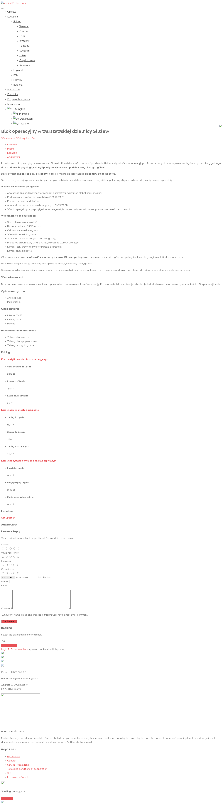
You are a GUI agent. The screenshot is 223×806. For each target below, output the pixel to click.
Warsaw (24, 26)
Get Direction (8, 518)
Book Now (7, 798)
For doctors (13, 89)
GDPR (10, 773)
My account (14, 104)
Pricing (11, 148)
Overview (12, 144)
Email (4, 585)
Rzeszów (24, 45)
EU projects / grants (18, 99)
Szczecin (24, 50)
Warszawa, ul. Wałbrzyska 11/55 (18, 138)
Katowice (24, 65)
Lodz (22, 36)
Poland (17, 21)
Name (5, 581)
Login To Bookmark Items (14, 649)
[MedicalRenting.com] (13, 3)
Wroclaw (24, 41)
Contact (11, 760)
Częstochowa (27, 60)
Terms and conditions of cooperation (27, 769)
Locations (13, 16)
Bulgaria (17, 84)
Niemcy (17, 79)
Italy (15, 75)
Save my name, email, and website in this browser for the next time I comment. (46, 614)
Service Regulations (18, 764)
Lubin (22, 55)
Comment (6, 608)
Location (12, 153)
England (18, 70)
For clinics (12, 94)
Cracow (23, 31)
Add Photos (44, 577)
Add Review (13, 157)
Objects (11, 11)
